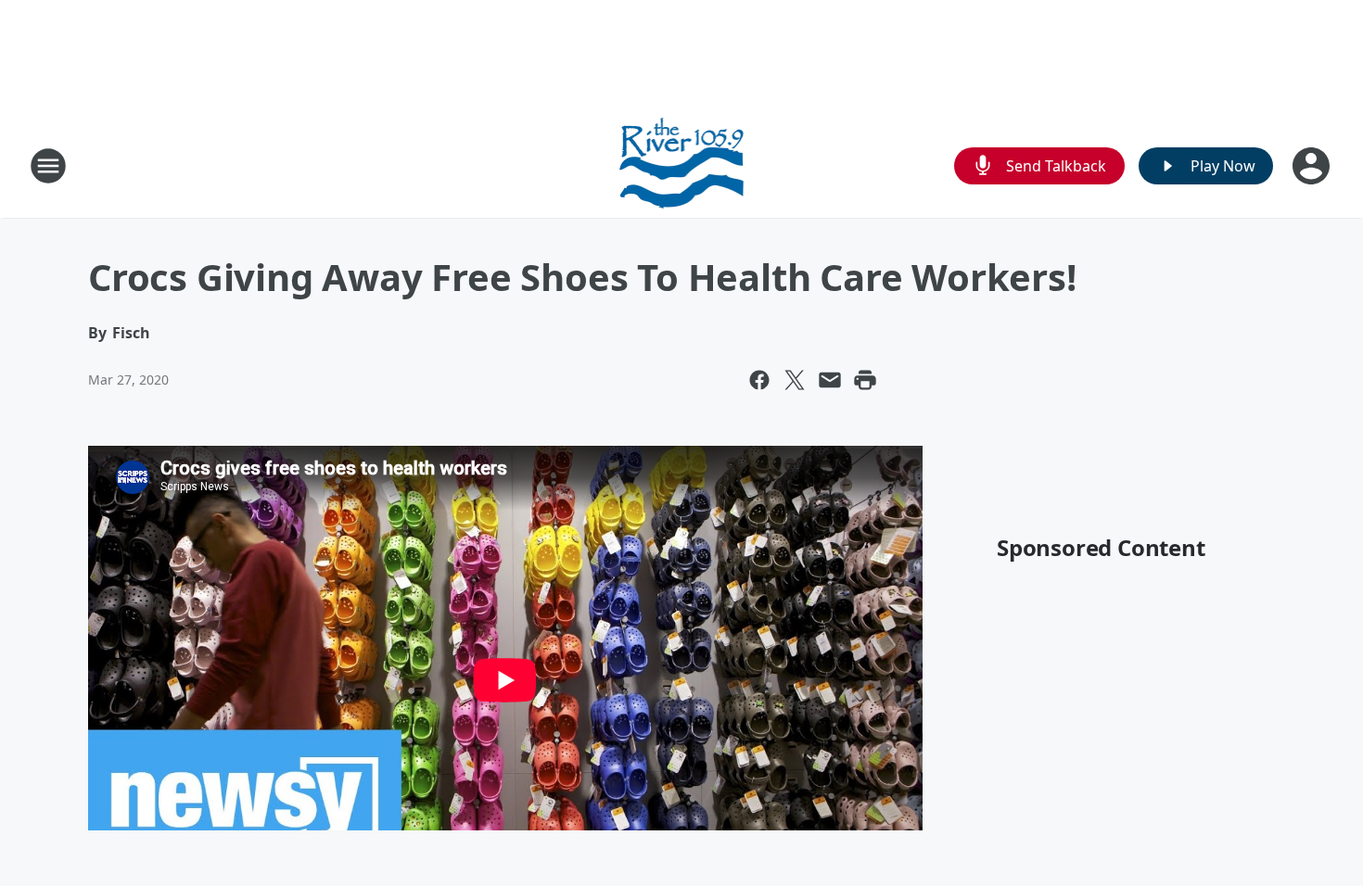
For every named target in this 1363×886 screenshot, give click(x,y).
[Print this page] (865, 380)
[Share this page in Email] (830, 380)
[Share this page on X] (795, 380)
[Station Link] (682, 165)
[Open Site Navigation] (48, 165)
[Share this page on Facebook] (759, 380)
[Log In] (1313, 165)
